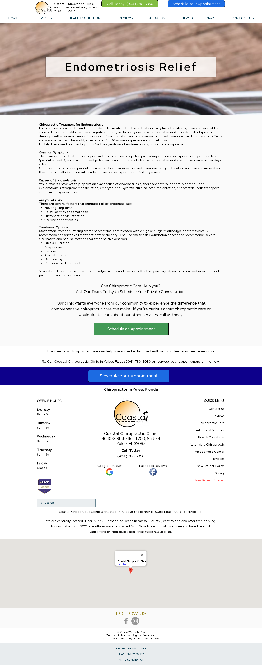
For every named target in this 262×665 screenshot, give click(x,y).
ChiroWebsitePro (146, 638)
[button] (43, 18)
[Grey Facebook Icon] (126, 621)
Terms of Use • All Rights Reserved (131, 635)
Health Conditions (211, 437)
